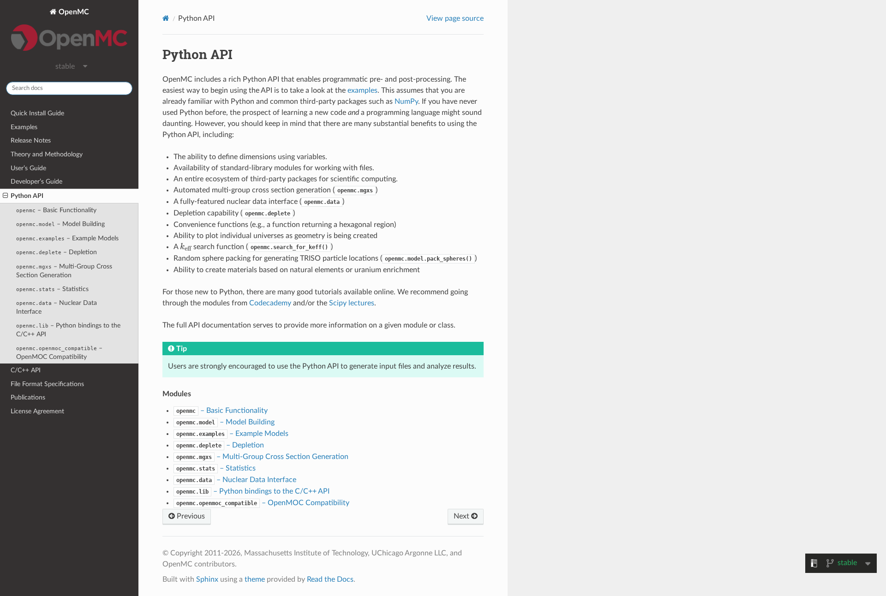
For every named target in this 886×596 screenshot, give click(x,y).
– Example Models (67, 238)
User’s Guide (28, 168)
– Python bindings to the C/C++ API (68, 330)
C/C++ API (26, 370)
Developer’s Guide (36, 181)
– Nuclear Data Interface (56, 307)
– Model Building (60, 224)
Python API (27, 195)
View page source (455, 18)
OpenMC (73, 12)
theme (255, 579)
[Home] (165, 18)
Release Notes (31, 140)
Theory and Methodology (47, 154)
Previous (190, 516)
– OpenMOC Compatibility (59, 352)
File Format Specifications (47, 384)
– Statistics (52, 289)
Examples (24, 127)
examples (362, 90)
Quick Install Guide (37, 113)
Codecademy (270, 303)
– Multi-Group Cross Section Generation (64, 271)
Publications (28, 397)
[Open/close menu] (5, 196)
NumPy (406, 101)
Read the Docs (330, 579)
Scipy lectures (351, 303)
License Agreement (37, 411)
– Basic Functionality (56, 210)
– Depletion (56, 252)
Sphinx (207, 579)
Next (462, 516)
